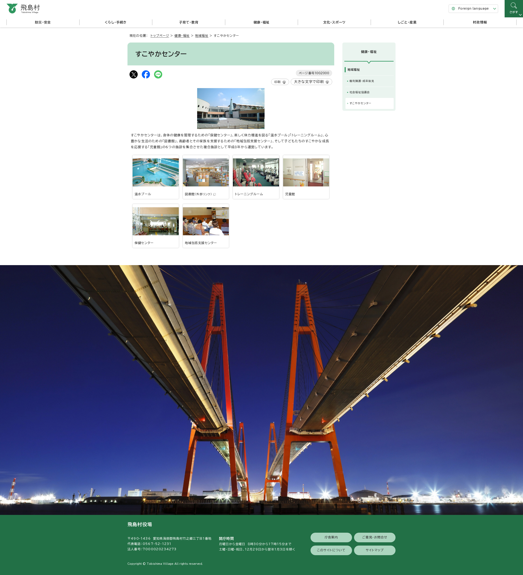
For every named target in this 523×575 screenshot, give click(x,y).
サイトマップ (375, 550)
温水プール (143, 194)
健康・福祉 (261, 22)
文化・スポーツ (334, 22)
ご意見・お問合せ (374, 537)
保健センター (144, 242)
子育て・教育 (188, 22)
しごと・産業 (407, 22)
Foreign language (473, 8)
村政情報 (480, 22)
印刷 (277, 81)
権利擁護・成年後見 (362, 81)
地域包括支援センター (201, 242)
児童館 (290, 194)
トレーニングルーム (249, 194)
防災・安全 (43, 22)
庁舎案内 (331, 537)
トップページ (160, 35)
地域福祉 (201, 35)
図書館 (198, 194)
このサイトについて (331, 550)
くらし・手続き (116, 22)
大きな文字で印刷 (309, 81)
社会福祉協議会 (360, 92)
